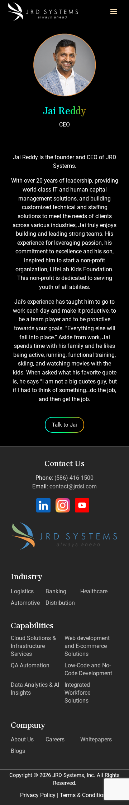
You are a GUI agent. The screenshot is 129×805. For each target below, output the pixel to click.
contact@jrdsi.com (73, 486)
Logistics (22, 591)
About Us (22, 739)
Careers (55, 739)
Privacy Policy (38, 795)
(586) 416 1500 (74, 477)
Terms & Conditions (84, 795)
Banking (56, 591)
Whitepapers (96, 739)
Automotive (25, 602)
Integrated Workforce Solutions (77, 692)
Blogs (18, 751)
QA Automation (30, 665)
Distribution (60, 602)
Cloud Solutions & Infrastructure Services (33, 646)
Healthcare (94, 591)
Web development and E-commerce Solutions (87, 646)
